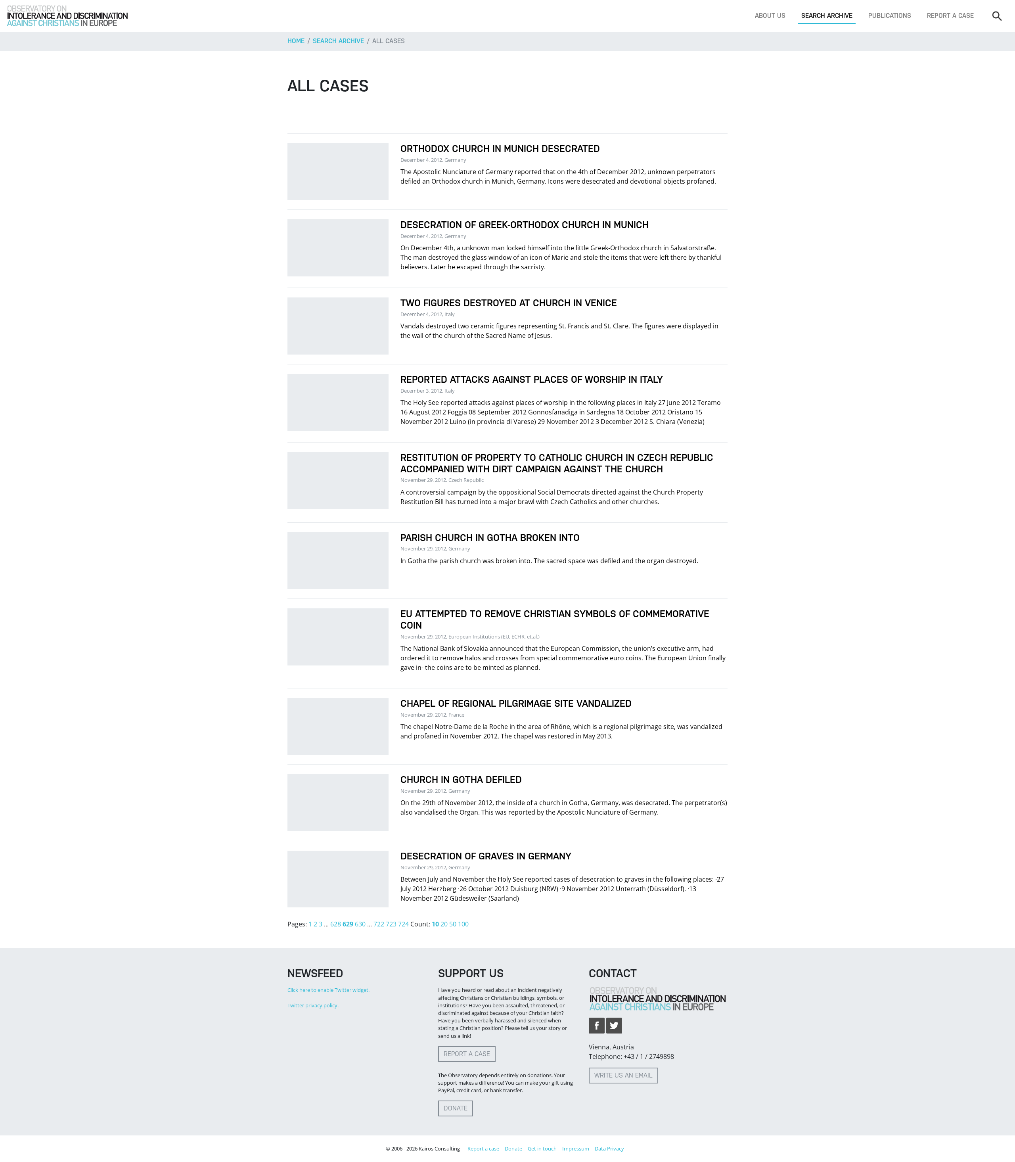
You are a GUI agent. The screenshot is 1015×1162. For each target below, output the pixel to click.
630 (360, 924)
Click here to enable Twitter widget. (328, 989)
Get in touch (542, 1148)
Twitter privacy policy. (313, 1005)
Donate (455, 1108)
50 (452, 924)
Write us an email (623, 1075)
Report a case (950, 15)
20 (444, 924)
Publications (889, 15)
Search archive (826, 15)
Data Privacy (609, 1148)
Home (295, 41)
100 (463, 924)
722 (378, 924)
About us (770, 15)
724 (403, 924)
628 (335, 924)
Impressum (575, 1148)
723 (391, 924)
